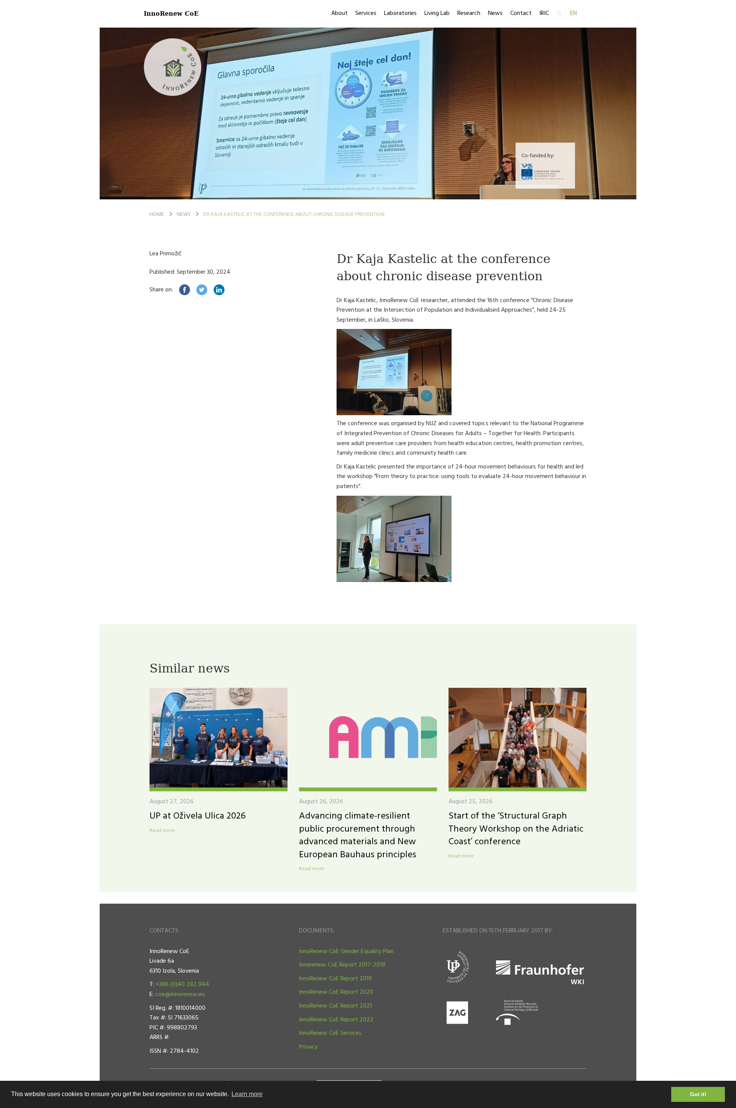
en (573, 13)
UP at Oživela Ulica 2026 (198, 816)
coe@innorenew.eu (180, 995)
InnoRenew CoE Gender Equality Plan (346, 952)
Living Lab (437, 13)
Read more (162, 831)
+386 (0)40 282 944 (182, 985)
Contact (521, 13)
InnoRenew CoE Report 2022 (336, 1020)
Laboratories (400, 13)
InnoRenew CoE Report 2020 (336, 992)
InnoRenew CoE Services (330, 1033)
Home (157, 214)
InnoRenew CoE (171, 13)
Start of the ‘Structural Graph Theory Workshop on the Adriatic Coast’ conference (516, 829)
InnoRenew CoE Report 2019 (335, 979)
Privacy (308, 1047)
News (495, 13)
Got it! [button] (698, 1094)
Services (365, 13)
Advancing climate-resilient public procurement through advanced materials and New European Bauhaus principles (357, 835)
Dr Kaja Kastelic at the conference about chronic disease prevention (293, 214)
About (339, 13)
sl (559, 13)
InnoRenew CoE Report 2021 (335, 1006)
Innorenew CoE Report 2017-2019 (342, 965)
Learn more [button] (247, 1094)
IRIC (544, 13)
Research (468, 13)
